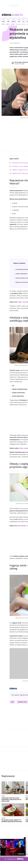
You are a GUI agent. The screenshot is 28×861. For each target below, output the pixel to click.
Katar (12, 702)
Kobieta (7, 24)
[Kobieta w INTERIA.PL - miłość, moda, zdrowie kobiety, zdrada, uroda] (17, 15)
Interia (3, 24)
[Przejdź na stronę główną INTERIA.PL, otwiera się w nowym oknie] (6, 15)
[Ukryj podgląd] (25, 838)
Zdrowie (12, 24)
